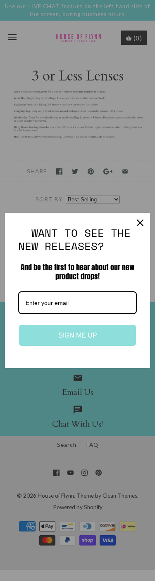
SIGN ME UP (77, 335)
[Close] (140, 223)
